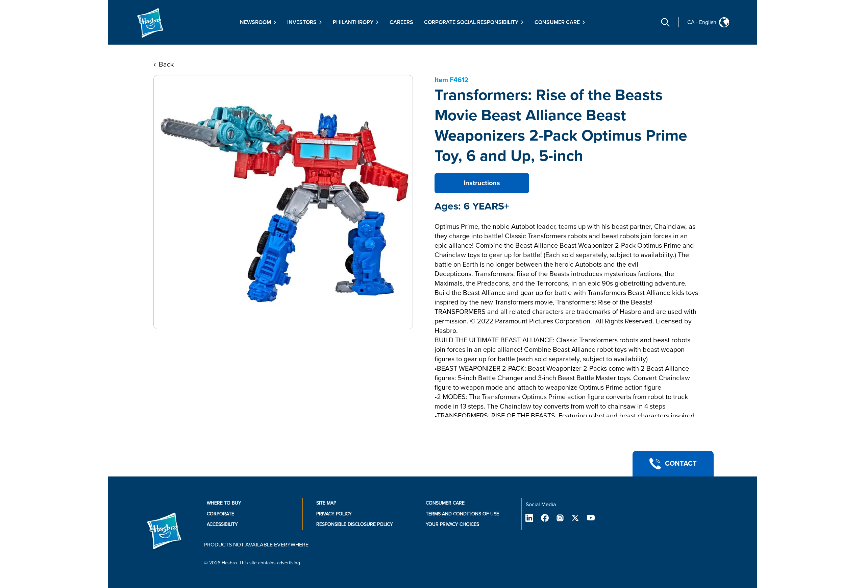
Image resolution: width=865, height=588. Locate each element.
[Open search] (665, 22)
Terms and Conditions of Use (462, 514)
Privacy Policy (334, 514)
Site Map (326, 503)
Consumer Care (445, 503)
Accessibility (222, 524)
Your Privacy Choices (452, 524)
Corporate (220, 514)
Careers (401, 22)
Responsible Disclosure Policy (354, 524)
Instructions (482, 183)
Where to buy (224, 503)
